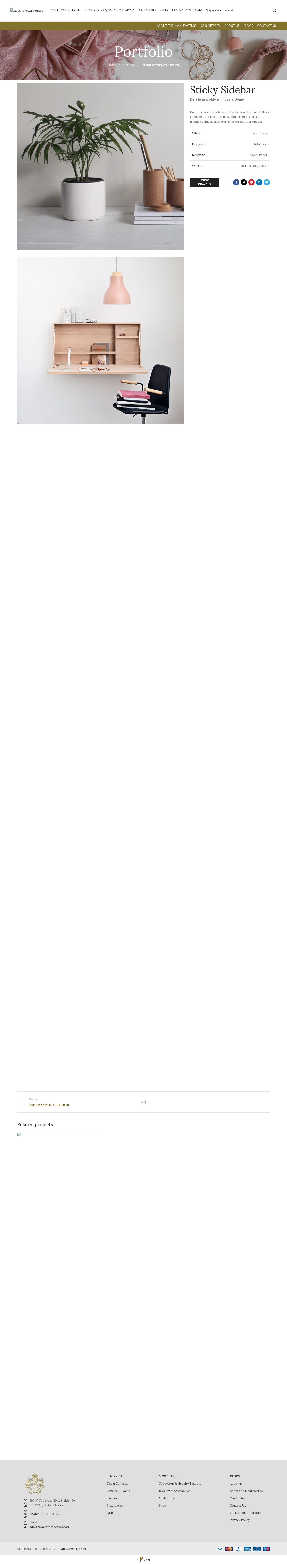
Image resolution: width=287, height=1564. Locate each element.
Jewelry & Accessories (174, 1491)
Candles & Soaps (118, 1491)
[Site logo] (26, 10)
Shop (162, 1505)
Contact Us (238, 1505)
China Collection (118, 1483)
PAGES (235, 1476)
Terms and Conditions (245, 1513)
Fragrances (115, 1505)
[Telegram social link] (267, 182)
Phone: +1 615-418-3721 (45, 1514)
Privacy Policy (239, 1520)
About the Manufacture (246, 1491)
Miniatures (166, 1498)
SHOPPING (115, 1476)
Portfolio (128, 65)
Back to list (143, 1102)
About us (236, 1483)
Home (112, 65)
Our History (238, 1498)
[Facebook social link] (236, 182)
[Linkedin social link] (259, 182)
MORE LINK (168, 1476)
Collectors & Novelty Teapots (180, 1483)
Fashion (112, 1498)
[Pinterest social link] (251, 182)
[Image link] (34, 1483)
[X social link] (244, 182)
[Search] (274, 10)
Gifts (110, 1513)
